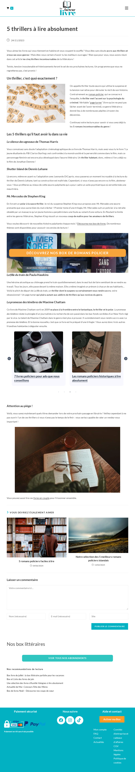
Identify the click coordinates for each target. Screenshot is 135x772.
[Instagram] (70, 720)
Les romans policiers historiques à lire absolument (38, 351)
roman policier (96, 94)
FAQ (96, 733)
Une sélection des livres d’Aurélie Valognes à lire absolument (35, 683)
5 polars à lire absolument (96, 351)
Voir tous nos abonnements (67, 658)
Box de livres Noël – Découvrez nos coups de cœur (30, 691)
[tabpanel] (39, 358)
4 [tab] (75, 392)
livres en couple (41, 498)
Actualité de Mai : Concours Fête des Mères (27, 687)
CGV (116, 746)
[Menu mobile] (126, 8)
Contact (98, 737)
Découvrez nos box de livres (91, 223)
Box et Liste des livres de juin (20, 679)
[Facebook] (61, 720)
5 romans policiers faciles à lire (36, 561)
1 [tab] (58, 392)
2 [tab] (64, 392)
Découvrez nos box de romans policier (68, 253)
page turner (96, 102)
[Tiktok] (79, 720)
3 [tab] (70, 392)
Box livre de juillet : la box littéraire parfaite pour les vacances (35, 675)
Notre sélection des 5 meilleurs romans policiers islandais (98, 558)
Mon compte (100, 729)
